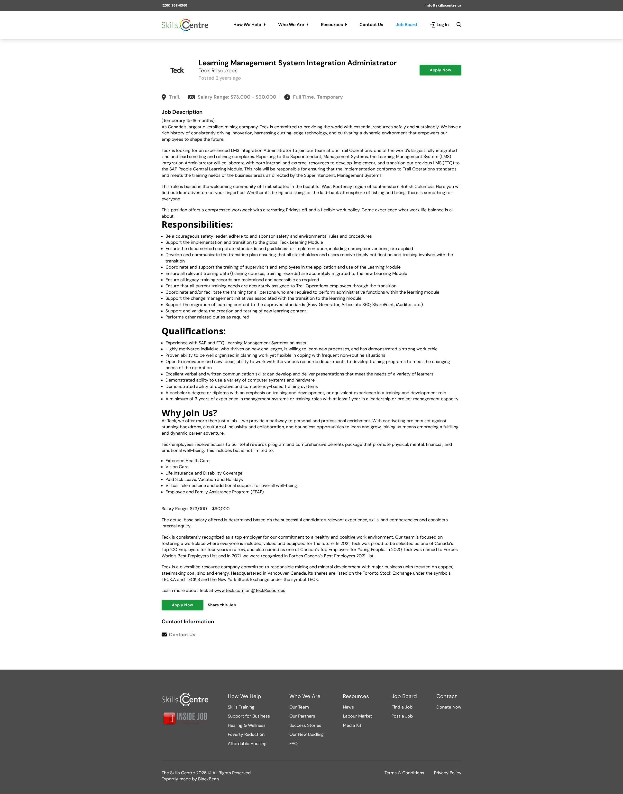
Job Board (406, 24)
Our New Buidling (306, 734)
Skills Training (241, 707)
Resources (332, 24)
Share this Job (222, 604)
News (348, 707)
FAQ (293, 743)
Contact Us (371, 24)
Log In (443, 24)
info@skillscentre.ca (443, 5)
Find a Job (402, 707)
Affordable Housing (247, 743)
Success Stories (305, 725)
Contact (446, 696)
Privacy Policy (447, 772)
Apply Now (440, 70)
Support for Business (249, 716)
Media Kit (352, 725)
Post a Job (402, 716)
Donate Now (448, 707)
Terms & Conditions (404, 772)
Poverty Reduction (246, 734)
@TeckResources (268, 590)
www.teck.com (229, 590)
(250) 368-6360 (174, 5)
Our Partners (302, 716)
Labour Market (357, 716)
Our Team (299, 707)
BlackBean (208, 779)
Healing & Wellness (247, 725)
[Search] (459, 25)
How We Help (247, 24)
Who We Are (291, 24)
